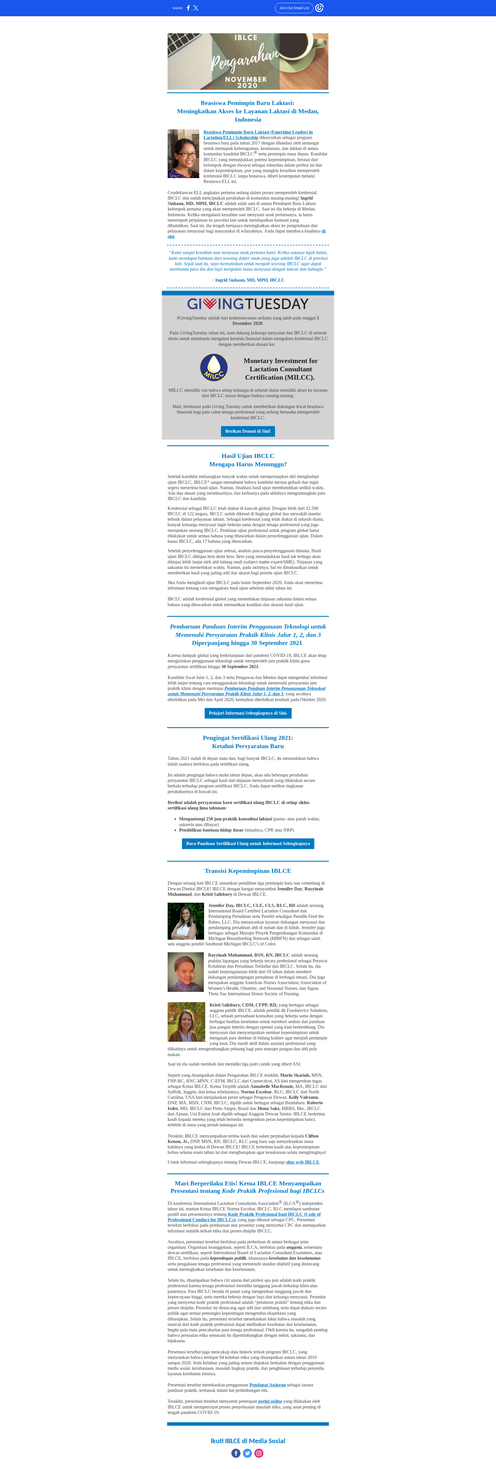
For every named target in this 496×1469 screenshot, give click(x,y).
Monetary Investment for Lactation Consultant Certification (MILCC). (281, 369)
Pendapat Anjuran (267, 1384)
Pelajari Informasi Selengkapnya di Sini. (248, 713)
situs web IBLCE (302, 1162)
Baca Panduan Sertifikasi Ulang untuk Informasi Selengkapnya (248, 843)
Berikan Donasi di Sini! (248, 431)
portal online (270, 1401)
